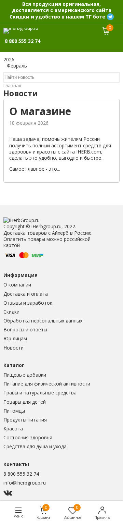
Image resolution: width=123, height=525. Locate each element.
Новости (13, 347)
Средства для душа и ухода (35, 446)
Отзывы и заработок (27, 303)
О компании (17, 284)
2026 (8, 59)
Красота (13, 428)
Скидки (11, 311)
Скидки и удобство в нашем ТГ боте (57, 16)
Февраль (17, 65)
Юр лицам (15, 338)
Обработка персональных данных (42, 320)
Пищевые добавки (24, 374)
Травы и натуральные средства (40, 392)
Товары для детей (24, 402)
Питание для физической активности (46, 383)
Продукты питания (25, 419)
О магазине (40, 111)
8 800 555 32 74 (21, 474)
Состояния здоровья (27, 437)
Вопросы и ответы (25, 329)
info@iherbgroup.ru (24, 482)
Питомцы (14, 410)
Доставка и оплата (25, 294)
